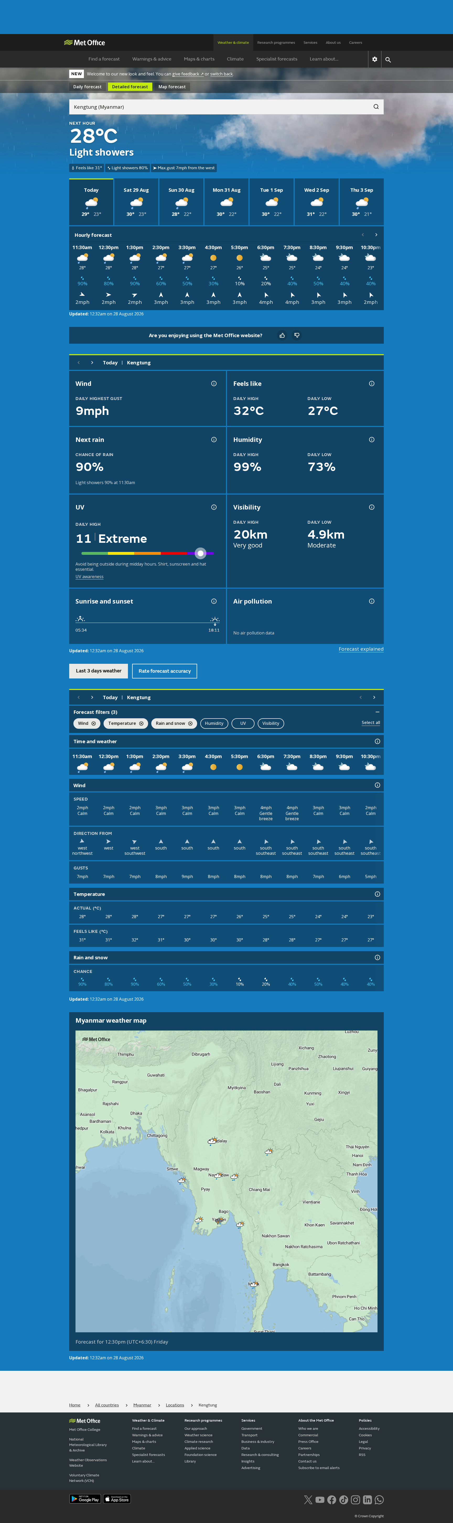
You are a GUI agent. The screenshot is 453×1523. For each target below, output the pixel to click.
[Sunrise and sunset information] (213, 601)
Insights (248, 1461)
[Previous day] (78, 362)
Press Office (308, 1441)
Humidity (214, 723)
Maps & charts (199, 59)
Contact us (307, 1461)
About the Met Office (316, 1420)
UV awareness (90, 576)
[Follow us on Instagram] (355, 1499)
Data (245, 1448)
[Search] (374, 105)
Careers (355, 42)
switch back (221, 74)
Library (190, 1461)
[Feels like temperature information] (371, 383)
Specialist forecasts (276, 59)
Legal (363, 1441)
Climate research (199, 1441)
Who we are (308, 1428)
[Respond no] (297, 335)
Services (310, 42)
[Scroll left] (363, 234)
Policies (365, 1420)
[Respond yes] (282, 335)
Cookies (365, 1435)
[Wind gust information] (213, 383)
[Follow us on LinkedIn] (367, 1499)
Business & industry (257, 1441)
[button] (211, 1140)
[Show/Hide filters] (377, 712)
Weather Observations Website (88, 1463)
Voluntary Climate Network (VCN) (84, 1478)
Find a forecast (104, 59)
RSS (362, 1455)
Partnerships (309, 1455)
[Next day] (92, 362)
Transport (249, 1435)
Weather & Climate (148, 1420)
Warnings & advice (151, 59)
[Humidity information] (371, 439)
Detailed (130, 87)
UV (243, 723)
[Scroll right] (376, 234)
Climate (235, 59)
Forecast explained (361, 648)
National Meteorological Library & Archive (88, 1445)
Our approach (196, 1428)
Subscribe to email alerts (319, 1468)
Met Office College (84, 1429)
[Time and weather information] (377, 741)
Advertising (250, 1468)
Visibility (270, 723)
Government (251, 1428)
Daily (87, 87)
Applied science (198, 1448)
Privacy (365, 1448)
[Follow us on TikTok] (343, 1499)
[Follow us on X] (308, 1499)
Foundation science (201, 1455)
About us (333, 42)
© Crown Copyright (369, 1516)
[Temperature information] (377, 894)
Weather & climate (233, 42)
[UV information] (213, 507)
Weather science (199, 1435)
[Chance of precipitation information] (213, 439)
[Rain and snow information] (377, 957)
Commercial (308, 1435)
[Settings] (374, 59)
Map (172, 87)
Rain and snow (168, 723)
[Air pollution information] (371, 601)
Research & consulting (260, 1455)
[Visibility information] (371, 507)
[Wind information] (377, 785)
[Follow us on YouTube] (320, 1499)
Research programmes (276, 42)
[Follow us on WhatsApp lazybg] (379, 1499)
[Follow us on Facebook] (331, 1499)
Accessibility (369, 1428)
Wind (80, 723)
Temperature (120, 723)
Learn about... (324, 59)
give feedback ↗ (188, 74)
